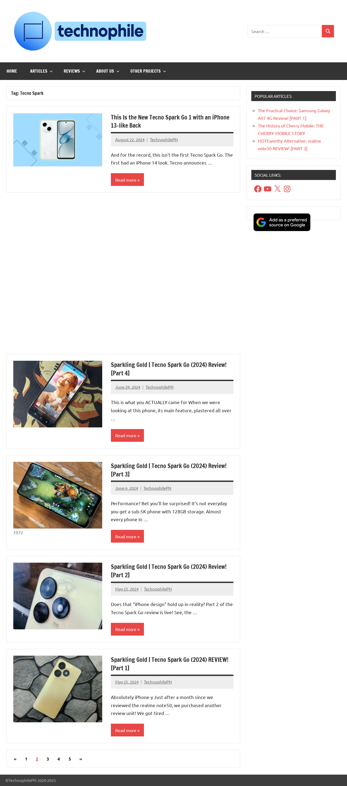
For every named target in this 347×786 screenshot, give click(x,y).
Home (12, 71)
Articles (38, 71)
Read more (125, 179)
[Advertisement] (123, 276)
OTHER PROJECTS (145, 71)
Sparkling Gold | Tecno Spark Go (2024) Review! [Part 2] (169, 570)
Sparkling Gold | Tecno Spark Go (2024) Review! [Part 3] (169, 470)
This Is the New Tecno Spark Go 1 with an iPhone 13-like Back (170, 121)
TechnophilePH (164, 139)
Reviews (72, 71)
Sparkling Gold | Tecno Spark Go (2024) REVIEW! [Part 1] (170, 663)
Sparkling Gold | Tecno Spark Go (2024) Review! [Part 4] (169, 368)
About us (105, 71)
